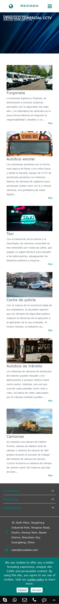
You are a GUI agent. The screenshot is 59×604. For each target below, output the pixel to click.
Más (50, 123)
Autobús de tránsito (24, 366)
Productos (11, 491)
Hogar (6, 15)
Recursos (10, 499)
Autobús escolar (21, 159)
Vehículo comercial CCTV (17, 19)
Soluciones (19, 15)
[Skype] (5, 600)
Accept (36, 590)
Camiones (15, 436)
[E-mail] (25, 600)
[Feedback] (44, 600)
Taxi (10, 233)
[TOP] (54, 600)
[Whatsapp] (15, 600)
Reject (22, 590)
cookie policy (35, 579)
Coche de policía (21, 300)
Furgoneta (16, 93)
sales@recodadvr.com (24, 549)
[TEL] (34, 600)
